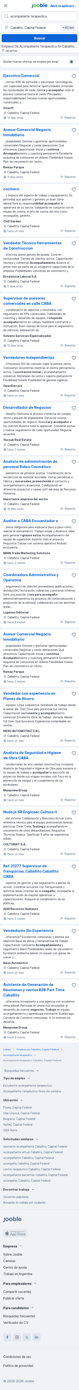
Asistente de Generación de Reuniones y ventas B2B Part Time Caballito (34, 989)
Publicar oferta (13, 1298)
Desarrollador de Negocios (27, 407)
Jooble (29, 1381)
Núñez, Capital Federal (17, 1124)
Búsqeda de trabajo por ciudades (24, 1202)
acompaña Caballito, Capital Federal (26, 1163)
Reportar (70, 117)
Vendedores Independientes (28, 357)
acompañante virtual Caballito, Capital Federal (33, 1152)
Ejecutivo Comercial (21, 76)
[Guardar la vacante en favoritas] (74, 76)
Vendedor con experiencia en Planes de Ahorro (29, 696)
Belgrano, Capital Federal (19, 1119)
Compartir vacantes (17, 1292)
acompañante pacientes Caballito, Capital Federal (35, 1175)
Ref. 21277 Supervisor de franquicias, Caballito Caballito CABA (31, 871)
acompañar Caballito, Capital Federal (26, 1180)
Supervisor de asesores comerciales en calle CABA (27, 301)
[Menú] (6, 6)
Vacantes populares (16, 1197)
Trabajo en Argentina (17, 1274)
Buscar (39, 38)
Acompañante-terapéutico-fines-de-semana (32, 1091)
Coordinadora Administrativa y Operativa (31, 577)
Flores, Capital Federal (17, 1107)
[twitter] (27, 1337)
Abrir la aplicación (64, 6)
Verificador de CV (15, 1323)
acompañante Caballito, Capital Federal (28, 1158)
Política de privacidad (18, 1366)
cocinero (11, 189)
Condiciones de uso (17, 1357)
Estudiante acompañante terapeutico (27, 1085)
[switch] (72, 62)
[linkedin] (36, 1337)
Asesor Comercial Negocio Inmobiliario (27, 132)
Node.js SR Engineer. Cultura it (30, 812)
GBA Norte (10, 1130)
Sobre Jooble (12, 1254)
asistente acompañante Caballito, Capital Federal (35, 1146)
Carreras (9, 1261)
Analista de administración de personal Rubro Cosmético (30, 464)
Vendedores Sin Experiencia (28, 930)
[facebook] (7, 1337)
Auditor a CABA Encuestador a (30, 521)
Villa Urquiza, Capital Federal (21, 1113)
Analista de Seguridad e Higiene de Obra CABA (32, 755)
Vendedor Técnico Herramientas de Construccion (32, 245)
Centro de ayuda (15, 1267)
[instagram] (17, 1337)
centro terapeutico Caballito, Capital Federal (32, 1169)
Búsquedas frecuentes (19, 1070)
